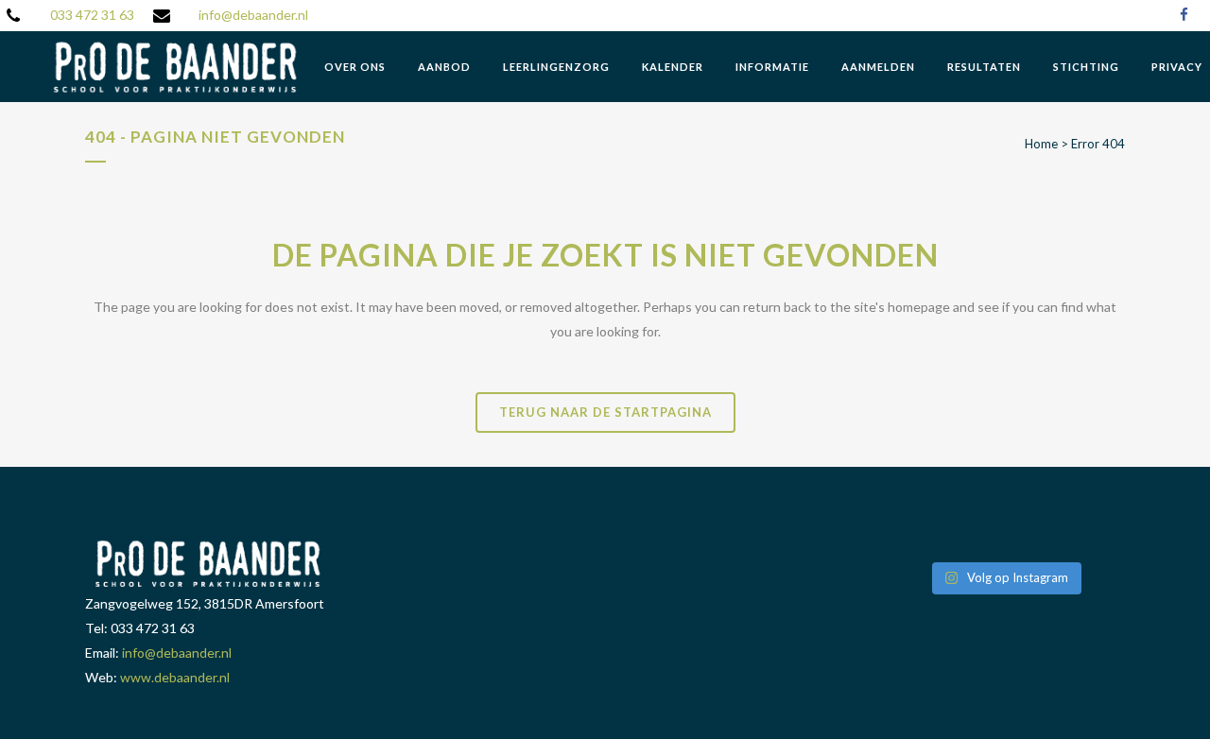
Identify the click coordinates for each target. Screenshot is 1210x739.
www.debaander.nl (175, 677)
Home (1041, 143)
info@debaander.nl (253, 15)
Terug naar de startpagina (605, 412)
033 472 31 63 (92, 15)
